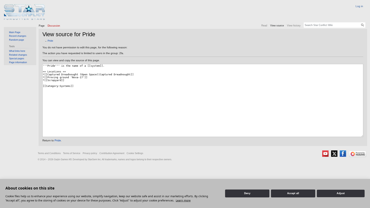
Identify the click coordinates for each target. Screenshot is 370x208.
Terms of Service (71, 153)
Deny (247, 193)
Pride (50, 40)
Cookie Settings (135, 153)
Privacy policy (90, 153)
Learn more (183, 200)
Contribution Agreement (111, 153)
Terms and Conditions (49, 153)
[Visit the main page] (24, 12)
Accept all (293, 193)
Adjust (341, 193)
